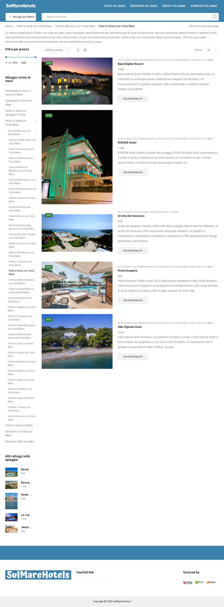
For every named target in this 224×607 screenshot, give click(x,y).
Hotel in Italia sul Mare (19, 425)
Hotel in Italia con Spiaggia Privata (15, 112)
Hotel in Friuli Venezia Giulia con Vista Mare (19, 336)
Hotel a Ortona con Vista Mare (22, 200)
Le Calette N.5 (26, 515)
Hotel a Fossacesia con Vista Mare (21, 151)
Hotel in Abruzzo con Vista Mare (75, 26)
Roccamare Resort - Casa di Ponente (26, 482)
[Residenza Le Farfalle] (11, 472)
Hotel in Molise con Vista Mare (21, 372)
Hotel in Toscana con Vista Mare (19, 409)
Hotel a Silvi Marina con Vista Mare (21, 254)
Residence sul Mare (143, 6)
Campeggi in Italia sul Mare (18, 102)
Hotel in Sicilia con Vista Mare (21, 400)
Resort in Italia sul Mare (19, 441)
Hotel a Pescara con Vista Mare (20, 209)
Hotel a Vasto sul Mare (200, 60)
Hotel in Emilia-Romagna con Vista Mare (21, 327)
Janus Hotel (26, 527)
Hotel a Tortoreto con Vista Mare (20, 263)
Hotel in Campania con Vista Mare (20, 318)
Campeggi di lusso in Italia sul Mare (18, 92)
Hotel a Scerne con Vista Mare (22, 245)
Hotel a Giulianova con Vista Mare (21, 160)
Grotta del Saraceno (131, 216)
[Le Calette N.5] (11, 517)
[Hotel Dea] (11, 501)
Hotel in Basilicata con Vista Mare (20, 300)
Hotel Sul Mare (114, 6)
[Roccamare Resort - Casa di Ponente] (11, 485)
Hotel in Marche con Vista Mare (22, 363)
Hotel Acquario (128, 270)
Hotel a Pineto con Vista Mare (22, 218)
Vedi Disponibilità (132, 99)
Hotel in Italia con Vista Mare (34, 26)
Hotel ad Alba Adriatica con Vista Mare (21, 281)
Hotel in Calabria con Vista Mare (22, 309)
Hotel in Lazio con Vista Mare (20, 345)
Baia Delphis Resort (131, 64)
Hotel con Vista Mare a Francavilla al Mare (21, 290)
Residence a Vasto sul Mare (164, 212)
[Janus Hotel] (11, 529)
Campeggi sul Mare (204, 6)
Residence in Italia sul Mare (18, 433)
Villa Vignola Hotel (130, 327)
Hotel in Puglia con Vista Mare (21, 381)
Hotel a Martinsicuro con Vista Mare (22, 181)
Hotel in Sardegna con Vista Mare (20, 391)
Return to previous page (204, 26)
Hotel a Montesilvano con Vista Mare (22, 190)
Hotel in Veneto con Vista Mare (21, 418)
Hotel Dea (26, 494)
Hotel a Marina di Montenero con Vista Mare (20, 171)
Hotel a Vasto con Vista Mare (171, 60)
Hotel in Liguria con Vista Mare (21, 354)
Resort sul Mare (173, 6)
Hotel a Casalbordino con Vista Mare (22, 142)
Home (9, 26)
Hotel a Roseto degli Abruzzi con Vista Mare (21, 227)
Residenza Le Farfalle (26, 469)
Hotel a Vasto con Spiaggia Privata (136, 60)
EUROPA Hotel (127, 142)
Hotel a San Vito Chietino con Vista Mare (22, 236)
